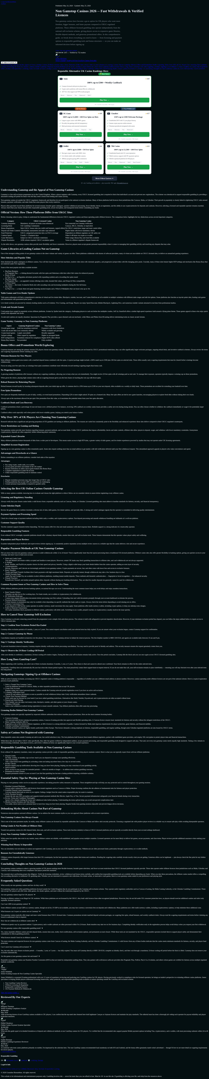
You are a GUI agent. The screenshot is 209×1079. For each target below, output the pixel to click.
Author (3, 4)
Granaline (8, 2)
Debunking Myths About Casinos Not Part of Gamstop (122, 69)
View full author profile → (10, 992)
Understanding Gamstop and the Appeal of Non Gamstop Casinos (24, 65)
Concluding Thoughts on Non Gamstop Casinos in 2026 (163, 69)
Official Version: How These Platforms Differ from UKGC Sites (70, 65)
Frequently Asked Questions (194, 69)
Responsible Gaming (52, 1069)
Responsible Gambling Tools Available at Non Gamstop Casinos (34, 69)
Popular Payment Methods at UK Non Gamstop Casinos (67, 67)
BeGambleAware (11, 1060)
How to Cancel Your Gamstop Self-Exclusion (103, 67)
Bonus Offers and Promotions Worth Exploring (147, 65)
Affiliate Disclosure (27, 1069)
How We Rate (40, 1069)
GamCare (23, 1060)
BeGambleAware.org (122, 183)
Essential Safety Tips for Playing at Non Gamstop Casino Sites (80, 69)
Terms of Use (16, 1069)
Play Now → (104, 100)
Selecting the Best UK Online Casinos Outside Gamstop (26, 67)
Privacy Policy (6, 1069)
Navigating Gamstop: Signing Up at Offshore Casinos (163, 67)
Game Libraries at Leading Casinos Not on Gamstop (111, 65)
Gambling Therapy (35, 1060)
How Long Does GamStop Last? (131, 67)
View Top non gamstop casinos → (67, 50)
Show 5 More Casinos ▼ (104, 178)
